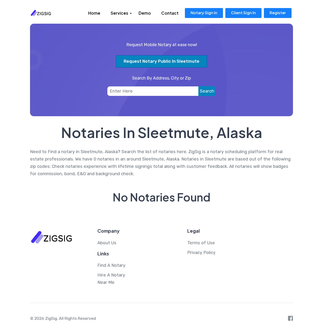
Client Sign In (243, 12)
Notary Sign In (204, 12)
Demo (145, 13)
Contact (170, 13)
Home (94, 13)
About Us (106, 242)
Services (119, 13)
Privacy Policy (201, 252)
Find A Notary (111, 265)
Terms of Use (201, 242)
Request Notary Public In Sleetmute (161, 61)
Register (278, 12)
